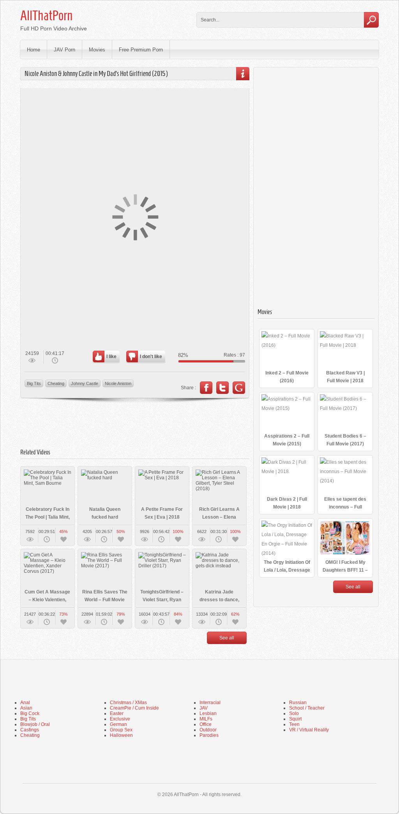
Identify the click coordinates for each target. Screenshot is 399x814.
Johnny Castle (84, 383)
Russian (298, 702)
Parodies (209, 735)
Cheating (56, 383)
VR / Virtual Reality (309, 730)
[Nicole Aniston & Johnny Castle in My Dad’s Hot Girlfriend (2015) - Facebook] (206, 387)
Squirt (295, 719)
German (118, 724)
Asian (26, 708)
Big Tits (34, 383)
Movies (97, 50)
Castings (29, 730)
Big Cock (29, 713)
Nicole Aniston (118, 383)
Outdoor (208, 730)
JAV (204, 708)
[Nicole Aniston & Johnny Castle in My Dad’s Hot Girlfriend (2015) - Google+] (239, 387)
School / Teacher (307, 708)
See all (226, 638)
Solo (294, 713)
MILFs (206, 719)
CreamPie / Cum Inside (134, 708)
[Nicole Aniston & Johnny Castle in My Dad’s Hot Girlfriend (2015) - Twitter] (222, 387)
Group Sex (121, 730)
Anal (25, 702)
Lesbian (208, 713)
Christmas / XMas (128, 702)
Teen (294, 724)
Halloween (121, 735)
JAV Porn (64, 50)
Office (206, 724)
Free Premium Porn (141, 50)
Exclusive (120, 719)
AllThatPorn (46, 15)
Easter (117, 713)
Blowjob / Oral (35, 724)
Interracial (210, 702)
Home (33, 50)
